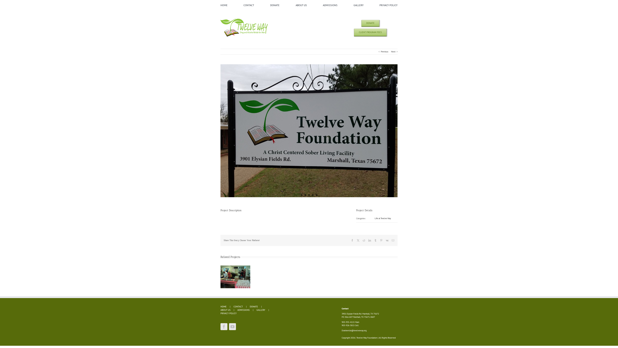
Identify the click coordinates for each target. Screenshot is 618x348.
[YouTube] (232, 326)
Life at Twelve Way (383, 218)
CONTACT (238, 306)
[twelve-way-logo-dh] (244, 18)
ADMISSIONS (243, 310)
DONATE (254, 306)
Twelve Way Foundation (366, 337)
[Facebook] (223, 326)
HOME (223, 306)
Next (393, 51)
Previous (384, 51)
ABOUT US (225, 310)
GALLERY (261, 310)
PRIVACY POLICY (228, 313)
